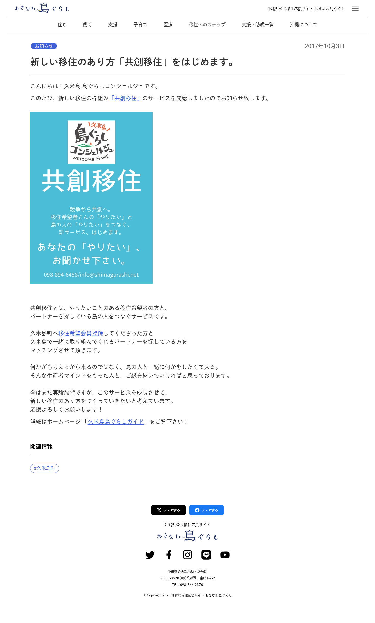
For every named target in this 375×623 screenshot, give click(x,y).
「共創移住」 (125, 98)
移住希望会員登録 (80, 333)
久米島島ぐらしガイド (116, 421)
